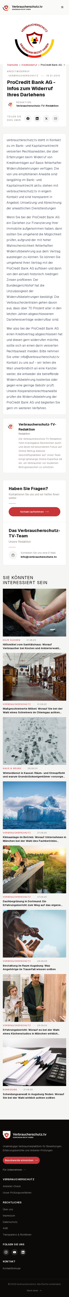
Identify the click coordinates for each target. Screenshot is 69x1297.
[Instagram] (6, 1252)
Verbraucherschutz (23, 75)
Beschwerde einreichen (19, 1160)
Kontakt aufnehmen (32, 511)
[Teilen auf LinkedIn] (37, 118)
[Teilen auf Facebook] (27, 118)
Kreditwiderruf (29, 64)
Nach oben (32, 1290)
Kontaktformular (12, 1268)
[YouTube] (14, 1252)
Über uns (8, 1209)
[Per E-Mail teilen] (55, 118)
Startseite (12, 64)
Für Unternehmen (12, 1169)
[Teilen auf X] (46, 118)
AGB (5, 1228)
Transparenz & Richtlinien (17, 1234)
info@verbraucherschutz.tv (39, 556)
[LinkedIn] (23, 1252)
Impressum (9, 1215)
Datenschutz (10, 1222)
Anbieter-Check (12, 1186)
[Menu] (62, 7)
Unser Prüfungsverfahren (17, 1192)
